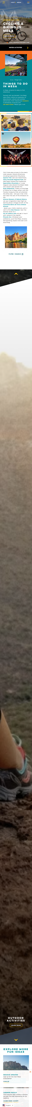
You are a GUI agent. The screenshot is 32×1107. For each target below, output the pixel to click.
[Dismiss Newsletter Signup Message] (30, 1072)
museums (25, 101)
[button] (16, 657)
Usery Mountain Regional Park (13, 179)
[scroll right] (27, 47)
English (8, 1105)
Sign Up (6, 1081)
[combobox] (8, 1105)
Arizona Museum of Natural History (15, 199)
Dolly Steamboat (8, 188)
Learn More (9, 36)
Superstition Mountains (11, 183)
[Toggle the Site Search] (4, 2)
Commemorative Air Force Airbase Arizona (14, 205)
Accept (16, 1101)
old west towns (8, 104)
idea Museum (15, 210)
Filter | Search (15, 254)
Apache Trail (7, 177)
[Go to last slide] (16, 274)
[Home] (16, 2)
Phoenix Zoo (7, 217)
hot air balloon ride (9, 213)
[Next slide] (16, 1040)
